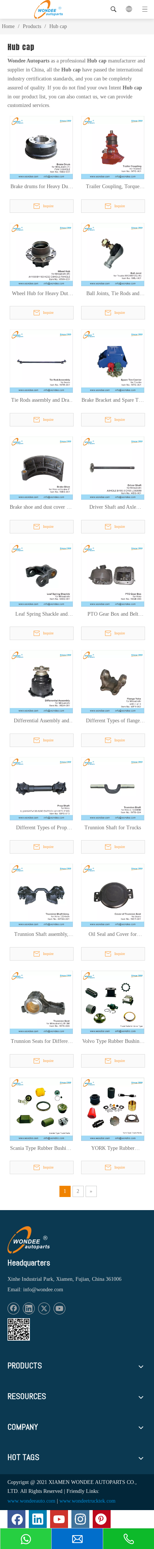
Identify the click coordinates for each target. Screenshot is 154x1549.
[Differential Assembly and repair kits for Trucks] (41, 681)
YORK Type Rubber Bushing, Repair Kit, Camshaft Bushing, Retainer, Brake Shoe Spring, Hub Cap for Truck (113, 1148)
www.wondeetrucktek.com (87, 1501)
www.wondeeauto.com (31, 1501)
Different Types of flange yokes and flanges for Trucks (113, 721)
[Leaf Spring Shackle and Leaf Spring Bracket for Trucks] (41, 574)
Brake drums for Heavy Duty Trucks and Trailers (41, 187)
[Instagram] (80, 1519)
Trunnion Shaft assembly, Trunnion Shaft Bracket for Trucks (41, 934)
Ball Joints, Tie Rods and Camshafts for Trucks (112, 294)
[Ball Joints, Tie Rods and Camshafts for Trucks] (112, 254)
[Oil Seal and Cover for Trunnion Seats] (112, 895)
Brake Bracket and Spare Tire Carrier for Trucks (112, 400)
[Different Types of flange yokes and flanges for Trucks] (112, 681)
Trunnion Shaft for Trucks (112, 827)
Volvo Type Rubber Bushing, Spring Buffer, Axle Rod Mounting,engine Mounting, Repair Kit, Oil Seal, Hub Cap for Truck (113, 1041)
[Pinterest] (102, 1519)
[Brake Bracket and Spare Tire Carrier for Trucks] (112, 361)
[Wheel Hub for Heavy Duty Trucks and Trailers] (41, 254)
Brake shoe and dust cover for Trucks (41, 507)
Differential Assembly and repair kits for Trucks (41, 721)
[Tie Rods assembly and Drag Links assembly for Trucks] (41, 361)
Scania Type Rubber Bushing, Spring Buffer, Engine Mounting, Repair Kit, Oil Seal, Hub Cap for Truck (41, 1148)
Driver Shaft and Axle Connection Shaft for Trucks (113, 507)
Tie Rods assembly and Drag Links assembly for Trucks (41, 400)
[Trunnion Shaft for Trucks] (112, 788)
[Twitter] (44, 1308)
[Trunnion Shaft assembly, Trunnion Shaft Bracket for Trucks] (41, 895)
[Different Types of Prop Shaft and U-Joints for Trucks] (41, 788)
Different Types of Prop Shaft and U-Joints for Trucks (41, 828)
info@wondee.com (43, 1289)
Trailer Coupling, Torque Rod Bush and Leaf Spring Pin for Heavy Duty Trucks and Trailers (113, 187)
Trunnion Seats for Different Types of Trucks (41, 1041)
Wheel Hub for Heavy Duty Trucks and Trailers (41, 294)
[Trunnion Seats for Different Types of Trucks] (41, 1002)
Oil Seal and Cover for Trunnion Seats (113, 934)
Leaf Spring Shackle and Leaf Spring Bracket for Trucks (41, 614)
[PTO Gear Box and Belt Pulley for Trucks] (112, 574)
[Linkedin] (29, 1308)
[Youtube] (59, 1308)
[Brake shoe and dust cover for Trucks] (41, 468)
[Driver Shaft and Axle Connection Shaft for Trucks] (112, 468)
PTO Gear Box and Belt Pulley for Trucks (112, 614)
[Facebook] (13, 1308)
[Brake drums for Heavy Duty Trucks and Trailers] (41, 147)
